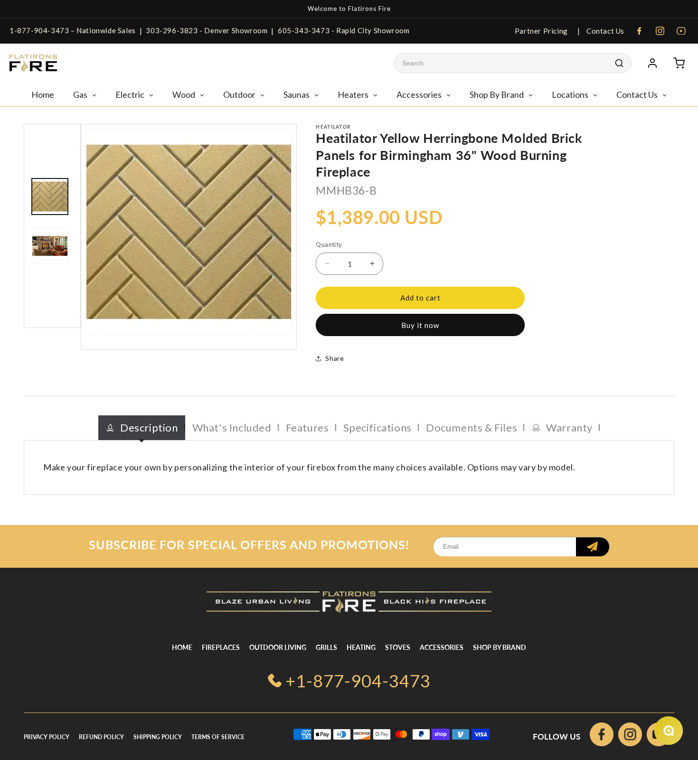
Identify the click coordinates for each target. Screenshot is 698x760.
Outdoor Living (277, 647)
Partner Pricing (541, 31)
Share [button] (334, 358)
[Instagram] (660, 30)
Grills (326, 647)
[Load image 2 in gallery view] (50, 246)
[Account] (652, 63)
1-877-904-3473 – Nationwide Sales (72, 30)
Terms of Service (218, 737)
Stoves (397, 647)
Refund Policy (101, 737)
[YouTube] (681, 30)
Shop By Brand (499, 647)
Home (182, 647)
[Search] (619, 63)
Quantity (329, 244)
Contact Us (604, 31)
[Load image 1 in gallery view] (50, 196)
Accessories (441, 647)
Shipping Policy (157, 737)
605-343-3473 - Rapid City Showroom (343, 30)
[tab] (141, 428)
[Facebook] (639, 30)
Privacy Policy (46, 737)
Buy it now (420, 325)
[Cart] (679, 63)
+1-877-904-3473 (358, 680)
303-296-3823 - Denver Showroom (206, 30)
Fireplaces (221, 647)
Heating (361, 647)
